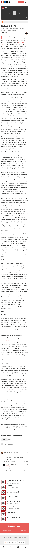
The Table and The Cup (13, 491)
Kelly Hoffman (7, 452)
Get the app (21, 542)
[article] (14, 482)
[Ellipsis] (27, 452)
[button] (4, 13)
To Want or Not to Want (13, 517)
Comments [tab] (4, 439)
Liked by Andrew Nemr (10, 454)
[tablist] (7, 439)
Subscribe (21, 2)
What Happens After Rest (13, 501)
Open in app (7, 22)
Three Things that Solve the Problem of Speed (17, 481)
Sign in (26, 2)
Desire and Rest (11, 512)
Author (7, 466)
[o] (3, 482)
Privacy (15, 537)
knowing (3, 397)
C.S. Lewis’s (21, 43)
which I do (7, 389)
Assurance (9, 485)
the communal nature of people (12, 340)
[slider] (13, 17)
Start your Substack (11, 542)
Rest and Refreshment (13, 507)
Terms (19, 537)
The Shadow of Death (12, 496)
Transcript (18, 22)
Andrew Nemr (4, 32)
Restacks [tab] (10, 439)
